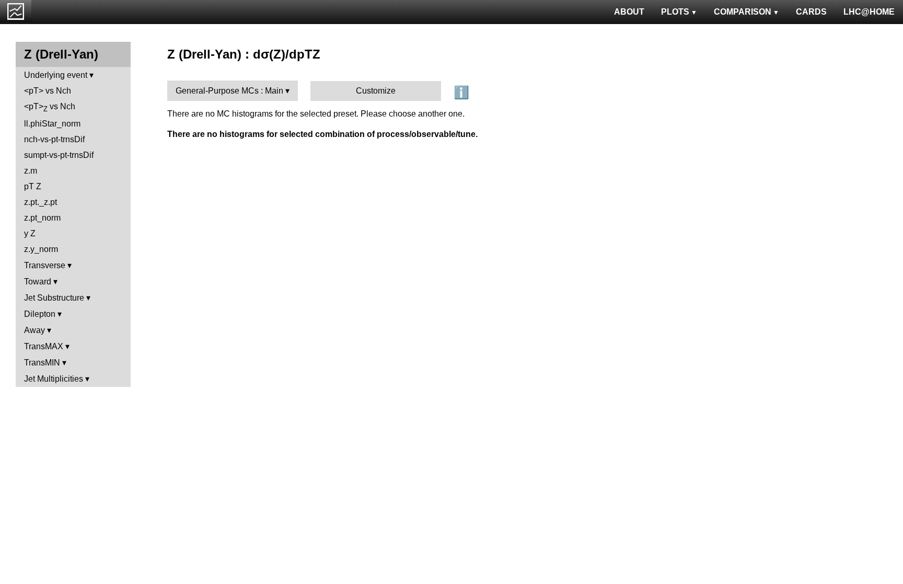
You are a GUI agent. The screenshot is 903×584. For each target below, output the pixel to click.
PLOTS (675, 11)
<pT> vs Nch (47, 90)
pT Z (32, 186)
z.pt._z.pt (40, 202)
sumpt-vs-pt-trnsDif (59, 155)
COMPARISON (742, 11)
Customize (376, 90)
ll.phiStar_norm (52, 123)
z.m (30, 170)
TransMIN (42, 362)
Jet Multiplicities (53, 378)
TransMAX (43, 346)
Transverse (44, 265)
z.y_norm (41, 249)
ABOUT (629, 11)
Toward (37, 281)
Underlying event (55, 75)
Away (34, 330)
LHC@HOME (869, 11)
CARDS (811, 11)
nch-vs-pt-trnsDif (54, 139)
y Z (30, 233)
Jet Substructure (54, 297)
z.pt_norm (42, 217)
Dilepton (39, 314)
